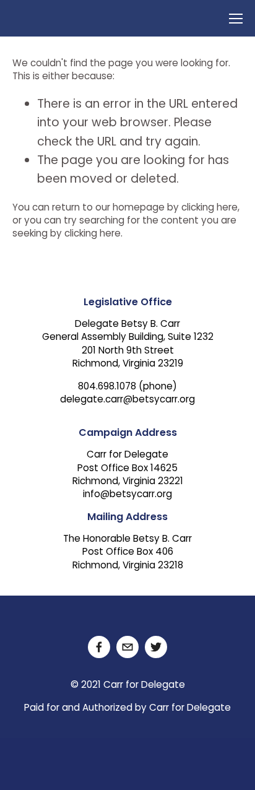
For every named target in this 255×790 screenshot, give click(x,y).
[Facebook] (99, 647)
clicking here (209, 208)
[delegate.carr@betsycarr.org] (127, 647)
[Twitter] (156, 647)
